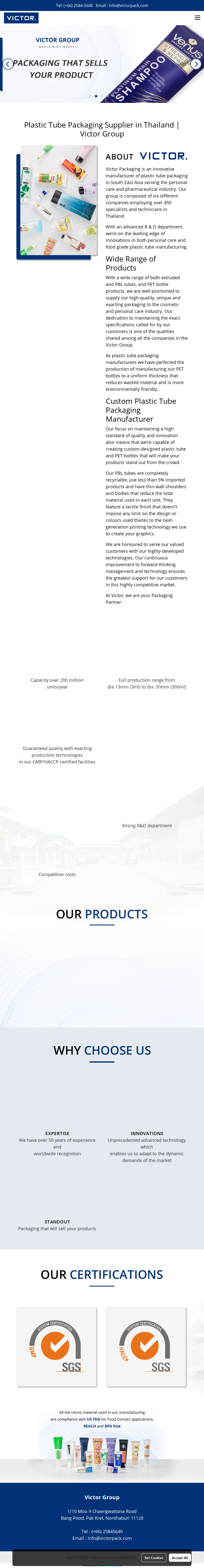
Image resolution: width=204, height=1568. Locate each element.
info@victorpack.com (128, 5)
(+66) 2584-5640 (78, 5)
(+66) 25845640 (107, 1531)
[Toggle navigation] (197, 17)
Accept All (180, 1557)
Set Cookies (154, 1557)
